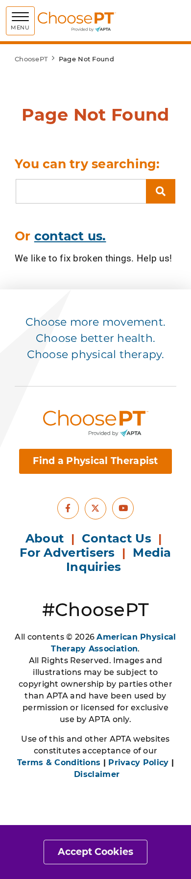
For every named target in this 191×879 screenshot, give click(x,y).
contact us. (70, 236)
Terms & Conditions (58, 762)
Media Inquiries (118, 559)
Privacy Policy (138, 762)
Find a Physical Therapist (95, 460)
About (44, 538)
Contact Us (116, 538)
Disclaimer (96, 774)
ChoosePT (31, 59)
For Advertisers (69, 552)
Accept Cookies (95, 851)
